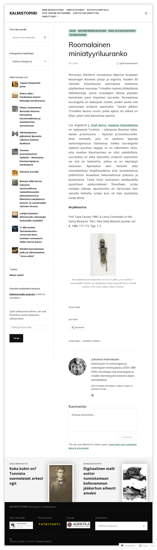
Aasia (73, 30)
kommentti (126, 437)
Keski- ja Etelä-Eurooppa (122, 30)
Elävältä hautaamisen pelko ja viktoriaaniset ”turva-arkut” (32, 252)
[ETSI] (146, 13)
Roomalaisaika (78, 34)
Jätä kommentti (129, 63)
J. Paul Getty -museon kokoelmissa (113, 125)
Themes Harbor (43, 541)
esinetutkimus (92, 341)
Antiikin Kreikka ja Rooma (92, 30)
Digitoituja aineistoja (86, 13)
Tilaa (16, 338)
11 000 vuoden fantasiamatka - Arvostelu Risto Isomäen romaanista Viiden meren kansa (31, 234)
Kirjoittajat (49, 16)
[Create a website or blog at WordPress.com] (44, 539)
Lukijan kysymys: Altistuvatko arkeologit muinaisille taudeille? (33, 217)
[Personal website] (92, 395)
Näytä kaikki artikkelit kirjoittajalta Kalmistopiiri (112, 387)
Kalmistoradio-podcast (22, 294)
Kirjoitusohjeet (76, 9)
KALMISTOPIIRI (23, 13)
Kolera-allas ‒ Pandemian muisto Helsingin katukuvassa (32, 97)
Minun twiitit (17, 275)
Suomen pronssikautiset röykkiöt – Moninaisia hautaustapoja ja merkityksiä (31, 157)
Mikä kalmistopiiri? (53, 9)
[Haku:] (25, 37)
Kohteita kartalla (98, 9)
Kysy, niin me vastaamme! (56, 13)
